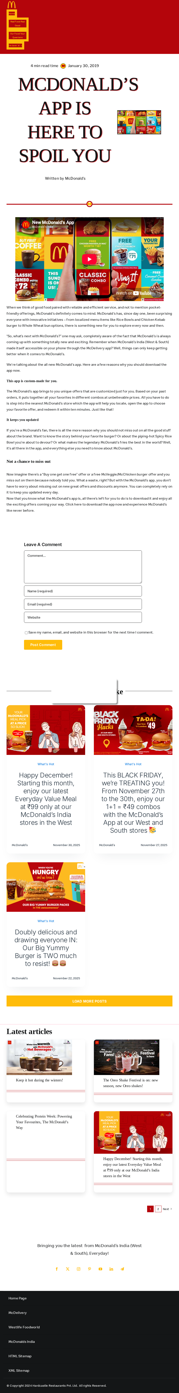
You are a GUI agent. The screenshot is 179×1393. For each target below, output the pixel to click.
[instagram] (78, 1269)
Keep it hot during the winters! (39, 1080)
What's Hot (46, 764)
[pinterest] (89, 1269)
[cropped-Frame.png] (12, 3)
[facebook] (56, 1269)
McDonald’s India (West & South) (143, 342)
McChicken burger (133, 474)
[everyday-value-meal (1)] (133, 1113)
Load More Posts (89, 1001)
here (78, 504)
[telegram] (122, 1269)
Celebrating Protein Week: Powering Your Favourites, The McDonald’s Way (44, 1122)
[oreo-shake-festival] (126, 1041)
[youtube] (100, 1269)
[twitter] (67, 1269)
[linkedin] (111, 1269)
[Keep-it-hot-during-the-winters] (39, 1041)
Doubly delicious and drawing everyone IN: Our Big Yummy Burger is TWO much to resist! (45, 947)
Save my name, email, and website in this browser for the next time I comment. (90, 632)
